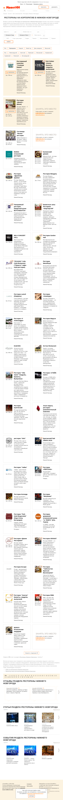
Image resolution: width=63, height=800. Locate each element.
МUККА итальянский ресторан (18, 154)
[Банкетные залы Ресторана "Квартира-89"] (38, 207)
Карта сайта (30, 786)
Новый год (28, 48)
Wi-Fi (8, 38)
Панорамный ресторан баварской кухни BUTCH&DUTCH (20, 207)
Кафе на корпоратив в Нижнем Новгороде (17, 669)
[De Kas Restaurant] (38, 348)
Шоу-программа (44, 38)
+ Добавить (5, 709)
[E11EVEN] (9, 348)
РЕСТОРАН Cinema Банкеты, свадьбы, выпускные (50, 65)
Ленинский (16, 55)
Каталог (10, 13)
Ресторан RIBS (48, 595)
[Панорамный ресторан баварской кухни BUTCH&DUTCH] (9, 207)
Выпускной (47, 48)
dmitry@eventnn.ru (40, 115)
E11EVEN (17, 346)
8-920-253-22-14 (40, 113)
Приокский (30, 52)
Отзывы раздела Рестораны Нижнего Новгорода (24, 682)
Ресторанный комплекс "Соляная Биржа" (22, 64)
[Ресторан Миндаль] (38, 176)
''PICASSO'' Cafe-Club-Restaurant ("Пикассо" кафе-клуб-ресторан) (20, 264)
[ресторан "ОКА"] (9, 440)
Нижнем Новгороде (44, 2)
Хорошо (31, 796)
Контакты (11, 72)
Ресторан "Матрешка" (47, 495)
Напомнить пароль (38, 4)
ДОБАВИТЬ (55, 7)
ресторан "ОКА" (20, 438)
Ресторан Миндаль (50, 174)
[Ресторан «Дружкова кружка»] (9, 176)
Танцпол (34, 38)
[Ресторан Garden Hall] (38, 238)
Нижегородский (13, 52)
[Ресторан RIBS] (38, 597)
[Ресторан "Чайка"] (9, 469)
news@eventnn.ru (48, 786)
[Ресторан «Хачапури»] (38, 296)
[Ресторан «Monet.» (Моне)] (11, 104)
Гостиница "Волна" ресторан (20, 133)
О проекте (29, 784)
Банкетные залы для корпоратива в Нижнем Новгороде (20, 671)
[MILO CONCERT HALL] (9, 238)
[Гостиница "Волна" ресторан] (11, 135)
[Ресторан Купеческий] (9, 408)
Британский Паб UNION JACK (49, 439)
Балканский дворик (47, 153)
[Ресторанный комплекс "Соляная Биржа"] (11, 65)
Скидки (27, 38)
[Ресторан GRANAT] (38, 541)
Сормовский (7, 55)
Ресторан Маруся (49, 318)
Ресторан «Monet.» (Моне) (20, 102)
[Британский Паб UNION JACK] (38, 440)
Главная (5, 13)
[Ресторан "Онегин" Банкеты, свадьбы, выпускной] (9, 597)
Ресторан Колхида (20, 494)
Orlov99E (34, 688)
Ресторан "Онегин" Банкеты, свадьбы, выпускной (21, 597)
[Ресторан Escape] (9, 569)
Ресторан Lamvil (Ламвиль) (20, 295)
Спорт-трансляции (17, 38)
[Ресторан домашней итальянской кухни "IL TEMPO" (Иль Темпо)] (38, 516)
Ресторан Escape (20, 567)
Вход (21, 4)
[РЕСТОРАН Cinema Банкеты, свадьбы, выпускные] (40, 65)
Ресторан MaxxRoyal (47, 262)
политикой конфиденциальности (35, 793)
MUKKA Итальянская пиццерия (18, 629)
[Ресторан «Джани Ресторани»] (9, 541)
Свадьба (21, 48)
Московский (39, 52)
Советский (22, 52)
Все (5, 48)
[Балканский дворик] (38, 154)
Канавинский (48, 52)
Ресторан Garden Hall (49, 236)
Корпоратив (12, 48)
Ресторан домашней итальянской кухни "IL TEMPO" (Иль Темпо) (50, 518)
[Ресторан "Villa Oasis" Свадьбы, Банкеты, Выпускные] (9, 375)
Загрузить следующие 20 (31, 653)
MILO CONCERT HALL (19, 236)
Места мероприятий (17, 13)
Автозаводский (25, 55)
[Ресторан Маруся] (38, 321)
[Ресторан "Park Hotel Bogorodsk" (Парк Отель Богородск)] (9, 516)
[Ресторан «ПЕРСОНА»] (38, 469)
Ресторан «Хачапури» (47, 295)
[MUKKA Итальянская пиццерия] (9, 630)
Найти (4, 11)
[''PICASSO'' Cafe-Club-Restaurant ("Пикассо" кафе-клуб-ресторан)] (9, 263)
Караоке (54, 38)
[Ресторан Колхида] (9, 496)
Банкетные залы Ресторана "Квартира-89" (49, 206)
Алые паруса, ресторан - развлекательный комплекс (49, 408)
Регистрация (29, 4)
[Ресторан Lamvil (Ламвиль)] (9, 296)
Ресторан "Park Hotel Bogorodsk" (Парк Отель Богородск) (20, 517)
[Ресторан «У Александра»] (9, 321)
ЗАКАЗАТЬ (43, 7)
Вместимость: (38, 35)
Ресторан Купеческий (18, 406)
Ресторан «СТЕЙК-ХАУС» (50, 374)
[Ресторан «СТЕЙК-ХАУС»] (38, 375)
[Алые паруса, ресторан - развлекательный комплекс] (38, 408)
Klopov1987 (9, 688)
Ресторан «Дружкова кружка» (18, 176)
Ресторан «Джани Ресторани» (20, 539)
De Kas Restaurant (49, 346)
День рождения (38, 48)
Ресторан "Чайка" (20, 467)
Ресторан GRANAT (50, 538)
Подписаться (56, 709)
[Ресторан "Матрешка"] (38, 496)
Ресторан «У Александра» (18, 319)
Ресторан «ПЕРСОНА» (47, 468)
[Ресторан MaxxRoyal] (38, 263)
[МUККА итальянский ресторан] (9, 154)
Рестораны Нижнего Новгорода (28, 657)
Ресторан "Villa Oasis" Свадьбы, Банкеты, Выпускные (20, 376)
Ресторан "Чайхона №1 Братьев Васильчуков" (48, 570)
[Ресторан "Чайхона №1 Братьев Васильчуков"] (38, 569)
